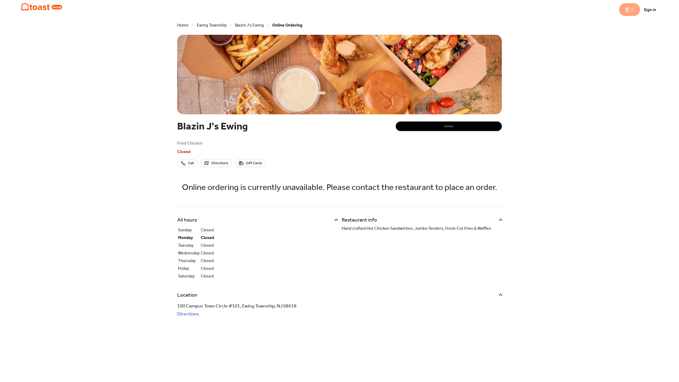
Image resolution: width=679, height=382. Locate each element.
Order (449, 126)
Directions (188, 314)
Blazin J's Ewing (249, 25)
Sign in (650, 9)
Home (183, 25)
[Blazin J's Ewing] (41, 7)
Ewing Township (212, 25)
